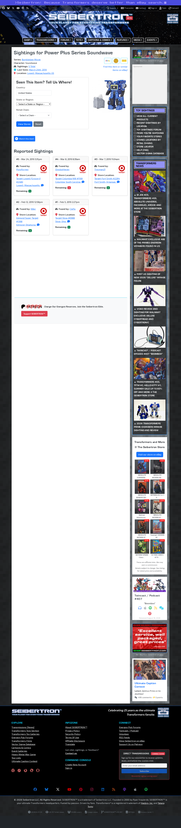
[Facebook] (35, 789)
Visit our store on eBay (149, 454)
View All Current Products (147, 118)
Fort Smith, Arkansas (105, 182)
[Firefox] (25, 770)
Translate (70, 744)
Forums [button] (65, 40)
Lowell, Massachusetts (28, 185)
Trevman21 (99, 169)
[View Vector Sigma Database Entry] (115, 61)
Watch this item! (26, 139)
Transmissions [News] (23, 727)
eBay (161, 61)
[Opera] (37, 770)
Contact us (71, 753)
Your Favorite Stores (149, 136)
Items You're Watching (150, 133)
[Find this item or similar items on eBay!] (107, 61)
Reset (38, 124)
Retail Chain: (22, 109)
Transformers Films (22, 740)
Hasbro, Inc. (147, 803)
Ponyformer (22, 169)
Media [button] (137, 40)
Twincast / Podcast (129, 730)
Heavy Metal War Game (24, 754)
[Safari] (19, 770)
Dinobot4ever (62, 169)
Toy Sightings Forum (149, 129)
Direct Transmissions (143, 753)
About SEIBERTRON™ (76, 727)
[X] (58, 789)
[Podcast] (124, 789)
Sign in (68, 768)
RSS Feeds (124, 737)
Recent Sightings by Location (149, 125)
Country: (20, 87)
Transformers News (146, 165)
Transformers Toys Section (25, 730)
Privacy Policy (72, 730)
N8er (33, 209)
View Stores (24, 124)
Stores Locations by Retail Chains (149, 141)
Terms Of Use (72, 737)
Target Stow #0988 (65, 218)
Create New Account (75, 764)
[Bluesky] (46, 789)
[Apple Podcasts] (135, 789)
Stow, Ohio (61, 221)
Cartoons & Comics (21, 747)
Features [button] (122, 40)
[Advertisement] (72, 264)
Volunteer (124, 734)
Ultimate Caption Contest (145, 684)
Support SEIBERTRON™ (34, 313)
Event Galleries (19, 751)
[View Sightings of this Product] (124, 61)
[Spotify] (146, 789)
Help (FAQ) (142, 150)
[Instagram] (92, 789)
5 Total (32, 66)
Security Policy (72, 734)
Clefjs (73, 209)
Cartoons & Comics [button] (99, 40)
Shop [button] (27, 40)
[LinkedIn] (102, 789)
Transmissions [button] (45, 40)
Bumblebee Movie (31, 59)
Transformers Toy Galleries (25, 734)
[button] (112, 8)
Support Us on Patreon (131, 744)
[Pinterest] (81, 789)
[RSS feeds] (113, 789)
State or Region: (25, 99)
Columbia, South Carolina (68, 182)
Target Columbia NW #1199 (69, 178)
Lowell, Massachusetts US (40, 73)
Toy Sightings (145, 110)
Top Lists (16, 757)
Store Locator (145, 146)
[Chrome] (13, 770)
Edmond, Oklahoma (26, 224)
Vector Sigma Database (150, 153)
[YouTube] (69, 789)
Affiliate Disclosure (75, 740)
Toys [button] (78, 40)
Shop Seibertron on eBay (132, 740)
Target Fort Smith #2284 (107, 178)
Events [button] (151, 40)
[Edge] (31, 770)
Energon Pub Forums (22, 737)
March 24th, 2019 (38, 69)
